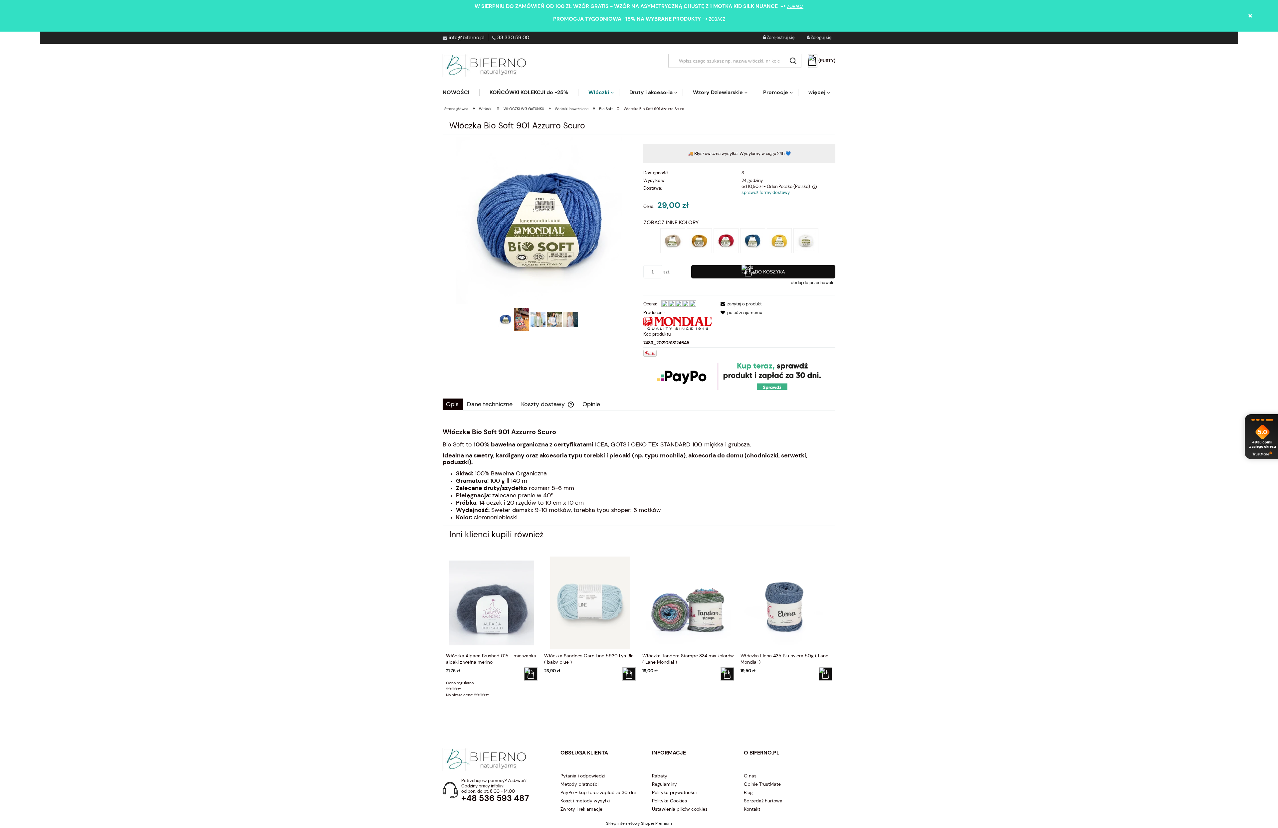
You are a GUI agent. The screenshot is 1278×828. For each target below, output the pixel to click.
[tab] (453, 404)
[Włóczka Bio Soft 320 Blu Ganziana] (752, 240)
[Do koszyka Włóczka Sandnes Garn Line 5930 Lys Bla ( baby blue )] (629, 674)
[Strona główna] (484, 65)
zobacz (795, 6)
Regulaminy (664, 784)
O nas (750, 776)
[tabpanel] (639, 474)
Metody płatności (579, 784)
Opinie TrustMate (762, 784)
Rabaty (659, 776)
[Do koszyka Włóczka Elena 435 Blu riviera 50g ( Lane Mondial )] (825, 674)
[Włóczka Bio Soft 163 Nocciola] (672, 240)
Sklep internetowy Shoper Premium (639, 823)
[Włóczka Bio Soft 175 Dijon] (699, 240)
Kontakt (752, 809)
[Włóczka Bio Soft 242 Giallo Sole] (779, 240)
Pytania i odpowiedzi (582, 776)
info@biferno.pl (466, 37)
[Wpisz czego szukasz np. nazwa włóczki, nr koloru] (793, 61)
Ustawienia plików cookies (680, 809)
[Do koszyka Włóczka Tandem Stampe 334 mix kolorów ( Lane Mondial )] (727, 674)
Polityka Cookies (669, 801)
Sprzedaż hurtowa (763, 801)
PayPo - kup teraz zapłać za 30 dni (598, 792)
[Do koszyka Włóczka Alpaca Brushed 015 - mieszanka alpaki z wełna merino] (530, 674)
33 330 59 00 (513, 37)
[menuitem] (461, 92)
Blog (748, 792)
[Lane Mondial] (678, 323)
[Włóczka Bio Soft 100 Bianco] (805, 240)
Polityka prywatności (674, 792)
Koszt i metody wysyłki (585, 801)
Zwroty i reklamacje (581, 809)
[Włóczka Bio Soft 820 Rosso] (726, 240)
